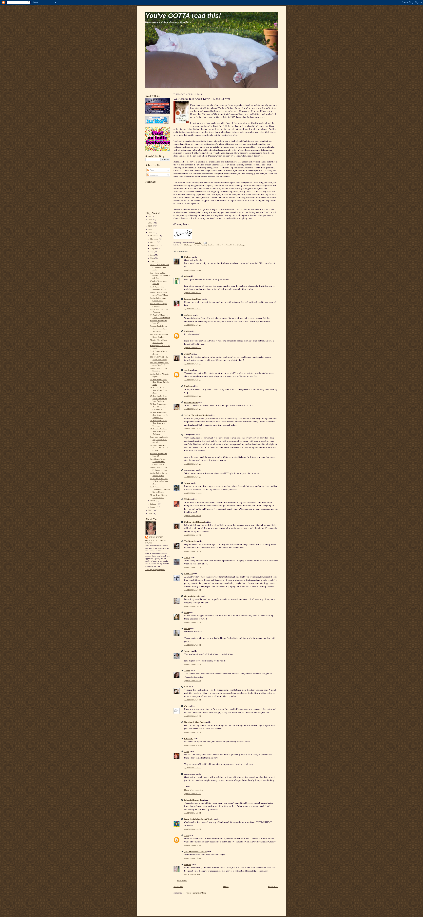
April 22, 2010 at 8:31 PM (192, 680)
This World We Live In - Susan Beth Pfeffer (159, 358)
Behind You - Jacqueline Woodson (159, 310)
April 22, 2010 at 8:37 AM (192, 396)
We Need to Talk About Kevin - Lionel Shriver (160, 316)
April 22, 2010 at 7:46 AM (192, 364)
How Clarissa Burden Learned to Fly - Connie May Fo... (158, 461)
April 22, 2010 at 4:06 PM (192, 606)
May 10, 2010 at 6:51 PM (192, 874)
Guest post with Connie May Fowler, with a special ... (159, 439)
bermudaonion (191, 402)
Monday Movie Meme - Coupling (159, 369)
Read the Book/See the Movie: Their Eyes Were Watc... (158, 328)
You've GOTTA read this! (183, 15)
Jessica (187, 369)
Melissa (187, 864)
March (153, 500)
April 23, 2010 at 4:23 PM (192, 813)
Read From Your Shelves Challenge (231, 245)
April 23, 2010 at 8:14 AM (192, 794)
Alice (186, 835)
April (152, 261)
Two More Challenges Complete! (158, 304)
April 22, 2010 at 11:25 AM (193, 493)
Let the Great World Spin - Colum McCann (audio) (159, 267)
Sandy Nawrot (156, 537)
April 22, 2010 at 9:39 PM (192, 732)
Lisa (186, 686)
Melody (187, 256)
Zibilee (187, 499)
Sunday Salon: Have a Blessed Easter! (158, 474)
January (153, 507)
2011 (150, 229)
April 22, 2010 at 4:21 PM (192, 622)
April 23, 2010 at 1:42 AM (192, 768)
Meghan (188, 386)
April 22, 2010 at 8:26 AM (192, 380)
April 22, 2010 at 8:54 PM (192, 716)
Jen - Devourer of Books (195, 851)
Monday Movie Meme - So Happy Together (159, 468)
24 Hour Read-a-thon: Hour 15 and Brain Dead (158, 390)
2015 (150, 216)
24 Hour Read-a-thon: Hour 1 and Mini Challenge (158, 431)
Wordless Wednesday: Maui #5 (158, 454)
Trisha (187, 670)
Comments (153, 175)
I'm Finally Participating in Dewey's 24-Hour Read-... (159, 481)
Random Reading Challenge (204, 245)
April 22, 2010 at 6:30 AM (192, 325)
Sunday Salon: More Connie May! (158, 299)
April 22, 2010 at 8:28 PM (192, 664)
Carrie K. (188, 738)
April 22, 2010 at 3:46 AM (192, 270)
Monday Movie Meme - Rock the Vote (159, 341)
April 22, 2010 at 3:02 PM (192, 551)
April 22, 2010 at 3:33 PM (192, 590)
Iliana (187, 628)
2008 (150, 513)
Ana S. (187, 557)
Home (226, 886)
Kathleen (188, 573)
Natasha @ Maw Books (195, 722)
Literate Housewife (193, 799)
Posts (151, 170)
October (153, 242)
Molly (187, 331)
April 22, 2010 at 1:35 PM (192, 535)
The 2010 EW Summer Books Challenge (159, 335)
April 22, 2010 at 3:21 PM (192, 567)
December (154, 235)
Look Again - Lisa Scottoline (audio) (158, 288)
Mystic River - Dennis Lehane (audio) (158, 496)
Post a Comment (182, 880)
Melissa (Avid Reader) (194, 521)
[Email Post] (205, 243)
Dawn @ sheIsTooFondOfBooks (198, 819)
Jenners (188, 651)
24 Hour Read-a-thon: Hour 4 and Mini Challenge (158, 423)
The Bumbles (190, 541)
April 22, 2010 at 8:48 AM (192, 409)
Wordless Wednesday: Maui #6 (158, 321)
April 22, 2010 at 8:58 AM (192, 428)
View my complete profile (155, 569)
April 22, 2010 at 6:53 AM (192, 348)
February (154, 504)
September (154, 245)
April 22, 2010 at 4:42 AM (192, 293)
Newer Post (178, 886)
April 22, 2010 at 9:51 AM (192, 464)
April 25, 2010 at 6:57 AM (192, 845)
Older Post (273, 886)
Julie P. (187, 353)
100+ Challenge (186, 245)
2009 (150, 510)
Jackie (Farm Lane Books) (196, 415)
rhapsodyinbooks (192, 596)
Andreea (188, 315)
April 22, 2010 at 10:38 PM (193, 745)
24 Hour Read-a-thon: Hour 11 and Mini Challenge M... (158, 406)
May (152, 258)
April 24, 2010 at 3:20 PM (192, 829)
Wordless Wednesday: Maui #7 (158, 282)
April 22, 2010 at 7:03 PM (192, 645)
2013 (150, 222)
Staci (186, 612)
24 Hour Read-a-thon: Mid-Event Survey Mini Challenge (158, 398)
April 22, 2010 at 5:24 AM (192, 309)
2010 (150, 232)
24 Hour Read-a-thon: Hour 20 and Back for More (159, 382)
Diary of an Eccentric (193, 789)
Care (186, 706)
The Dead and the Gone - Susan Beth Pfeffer (159, 363)
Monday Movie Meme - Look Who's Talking (159, 293)
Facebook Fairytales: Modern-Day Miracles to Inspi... (159, 448)
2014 (150, 219)
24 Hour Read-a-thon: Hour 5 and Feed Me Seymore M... (159, 415)
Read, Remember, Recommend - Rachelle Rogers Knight (160, 489)
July (152, 251)
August (153, 248)
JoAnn (187, 483)
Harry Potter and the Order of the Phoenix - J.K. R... (160, 275)
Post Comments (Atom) (196, 892)
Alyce (186, 751)
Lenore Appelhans (192, 298)
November (154, 239)
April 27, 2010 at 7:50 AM (192, 858)
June (152, 255)
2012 (150, 226)
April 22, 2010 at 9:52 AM (192, 477)
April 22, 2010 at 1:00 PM (192, 516)
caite (186, 276)
